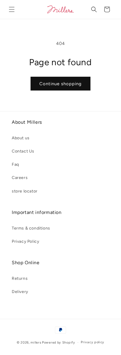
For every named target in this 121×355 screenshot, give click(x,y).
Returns (20, 278)
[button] (11, 9)
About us (21, 137)
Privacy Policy (25, 241)
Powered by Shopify (58, 342)
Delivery (20, 291)
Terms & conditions (31, 228)
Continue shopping (60, 83)
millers (36, 342)
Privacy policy (92, 342)
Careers (20, 177)
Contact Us (23, 151)
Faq (15, 164)
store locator (25, 191)
